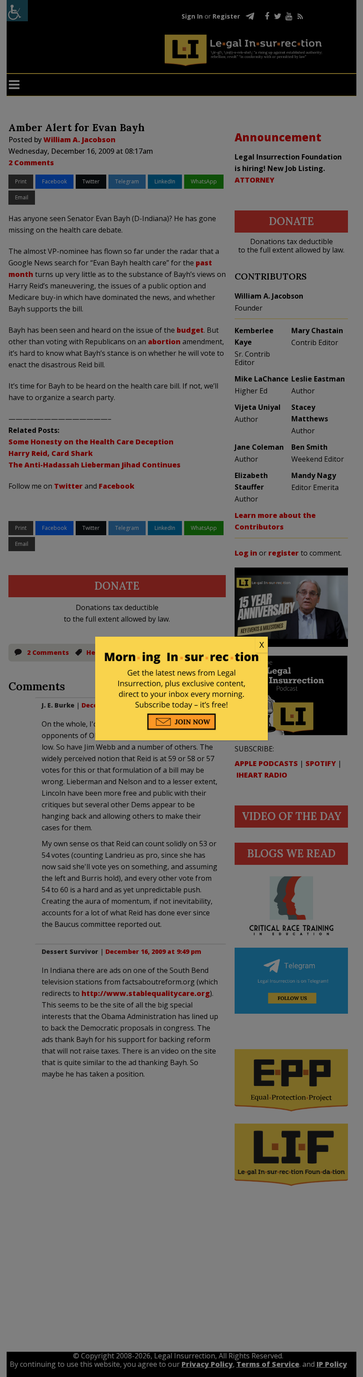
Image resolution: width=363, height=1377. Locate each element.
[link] (181, 645)
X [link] (261, 644)
